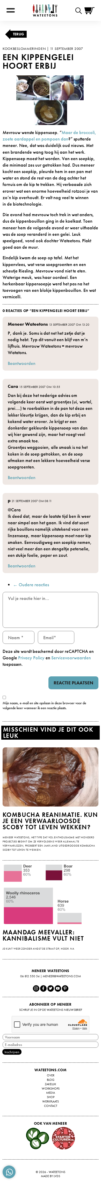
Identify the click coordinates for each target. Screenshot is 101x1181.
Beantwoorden (21, 363)
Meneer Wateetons (28, 324)
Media (50, 1093)
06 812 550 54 (30, 976)
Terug (18, 34)
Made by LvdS (50, 1176)
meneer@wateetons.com (62, 976)
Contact (50, 1106)
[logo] (45, 10)
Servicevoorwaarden (71, 658)
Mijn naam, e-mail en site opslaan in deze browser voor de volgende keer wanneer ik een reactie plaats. (44, 705)
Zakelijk (50, 1084)
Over (50, 1075)
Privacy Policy (31, 658)
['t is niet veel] (32, 87)
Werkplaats (50, 1101)
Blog (50, 1080)
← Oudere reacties (31, 585)
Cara (13, 386)
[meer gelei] (50, 112)
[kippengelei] (67, 87)
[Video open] (79, 10)
